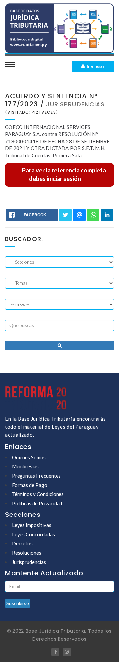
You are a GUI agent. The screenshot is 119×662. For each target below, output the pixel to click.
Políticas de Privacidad (37, 503)
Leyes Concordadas (33, 534)
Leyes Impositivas (31, 525)
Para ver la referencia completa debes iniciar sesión (64, 174)
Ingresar (95, 66)
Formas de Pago (29, 485)
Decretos (22, 543)
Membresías (25, 466)
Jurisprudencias (29, 562)
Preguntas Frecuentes (36, 476)
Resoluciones (26, 553)
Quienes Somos (29, 457)
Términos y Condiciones (38, 494)
